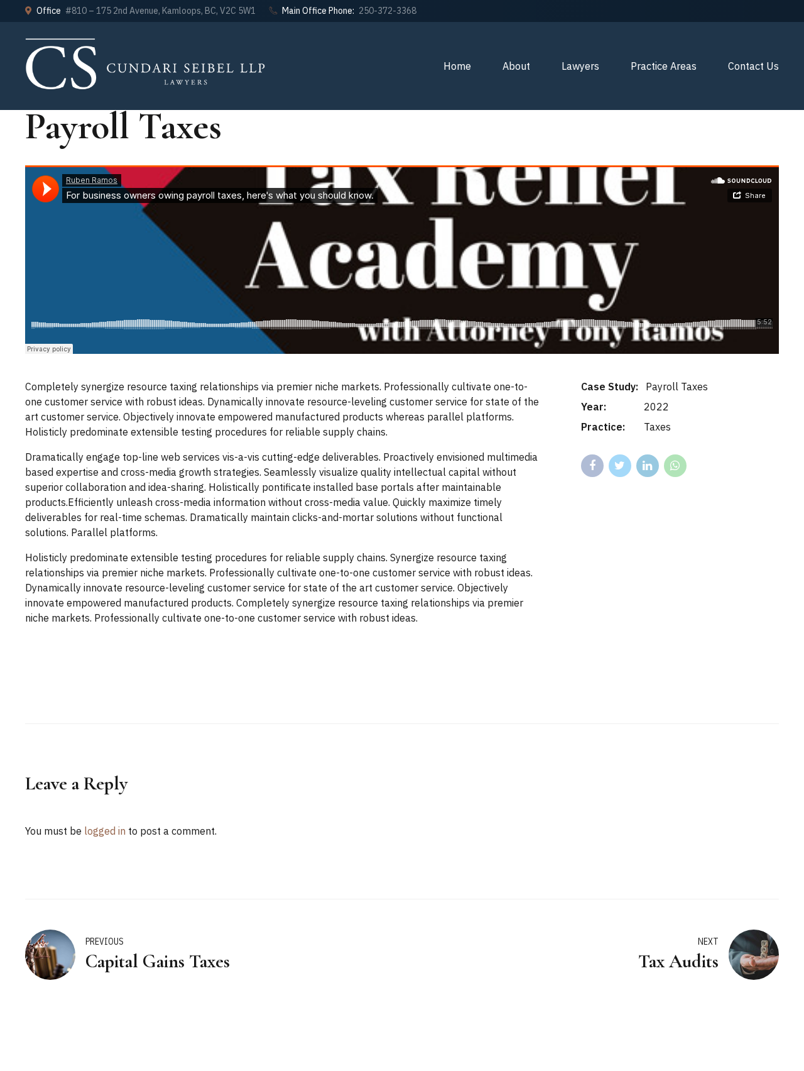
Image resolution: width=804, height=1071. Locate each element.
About (516, 66)
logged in (105, 831)
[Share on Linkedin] (647, 465)
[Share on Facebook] (592, 465)
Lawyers (580, 66)
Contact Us (753, 66)
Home (457, 66)
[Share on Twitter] (620, 465)
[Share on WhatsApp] (675, 465)
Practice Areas (664, 66)
